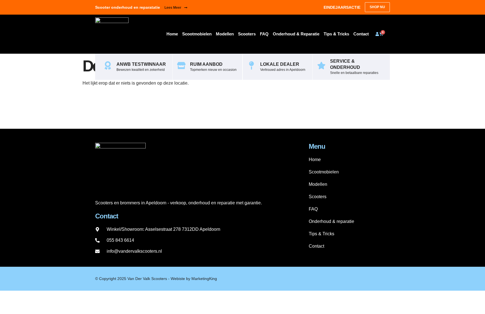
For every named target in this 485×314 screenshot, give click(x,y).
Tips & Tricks (336, 33)
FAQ (264, 33)
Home (172, 33)
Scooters (247, 33)
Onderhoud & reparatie (296, 33)
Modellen (225, 33)
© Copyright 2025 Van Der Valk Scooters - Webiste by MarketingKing (156, 278)
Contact (361, 33)
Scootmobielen (197, 33)
